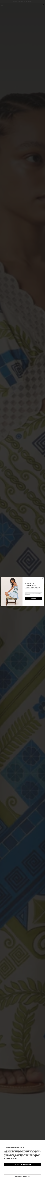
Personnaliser (22, 1170)
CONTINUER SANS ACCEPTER (22, 1176)
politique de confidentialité (24, 1154)
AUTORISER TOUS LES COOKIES (23, 1164)
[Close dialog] (43, 578)
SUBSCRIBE (33, 598)
